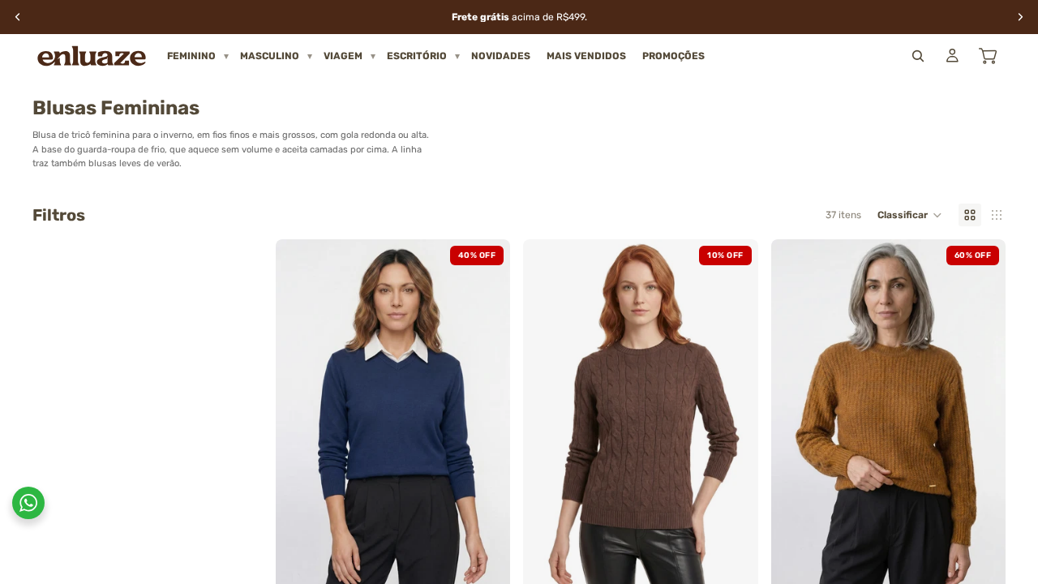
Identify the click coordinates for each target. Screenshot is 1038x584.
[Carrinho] (988, 56)
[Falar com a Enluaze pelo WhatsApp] (28, 503)
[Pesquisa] (918, 56)
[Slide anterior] (300, 415)
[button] (909, 215)
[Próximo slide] (485, 415)
